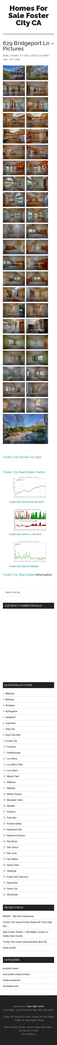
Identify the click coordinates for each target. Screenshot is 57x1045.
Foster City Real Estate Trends (24, 472)
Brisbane (10, 705)
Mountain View (14, 800)
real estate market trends (16, 974)
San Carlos (12, 847)
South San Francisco (17, 876)
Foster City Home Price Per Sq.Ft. (26, 501)
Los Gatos (12, 770)
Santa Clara (13, 865)
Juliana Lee (19, 1006)
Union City (12, 888)
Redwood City (14, 829)
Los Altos (12, 758)
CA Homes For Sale (28, 1030)
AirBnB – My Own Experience (18, 916)
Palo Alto (12, 817)
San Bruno (12, 841)
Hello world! (9, 947)
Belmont (9, 699)
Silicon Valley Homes (14, 1027)
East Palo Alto (13, 735)
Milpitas (11, 788)
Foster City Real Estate (19, 575)
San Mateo (12, 859)
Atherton (9, 693)
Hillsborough (13, 752)
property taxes (10, 968)
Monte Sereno (14, 794)
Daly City (10, 729)
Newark (11, 805)
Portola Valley (14, 823)
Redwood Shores (16, 835)
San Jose (12, 853)
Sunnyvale (12, 882)
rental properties (12, 980)
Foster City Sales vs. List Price (25, 534)
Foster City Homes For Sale (22, 457)
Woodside (12, 894)
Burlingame (11, 711)
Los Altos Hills (15, 764)
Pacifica (11, 811)
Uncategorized (10, 986)
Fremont (11, 746)
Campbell (10, 717)
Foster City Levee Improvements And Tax (25, 941)
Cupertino (10, 723)
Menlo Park (13, 776)
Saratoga (11, 870)
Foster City (11, 740)
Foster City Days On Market (23, 566)
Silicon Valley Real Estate (39, 1027)
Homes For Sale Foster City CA (28, 15)
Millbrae (11, 782)
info (18, 59)
